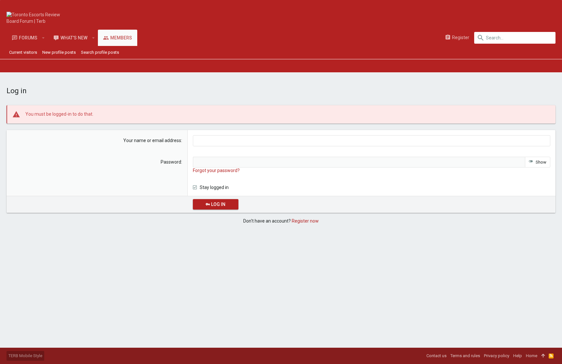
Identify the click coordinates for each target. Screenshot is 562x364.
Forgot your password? (216, 170)
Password (171, 162)
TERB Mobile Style (25, 355)
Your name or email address (152, 140)
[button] (43, 38)
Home (531, 355)
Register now (305, 221)
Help (517, 355)
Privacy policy (496, 355)
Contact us (436, 355)
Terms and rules (465, 355)
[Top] (543, 356)
